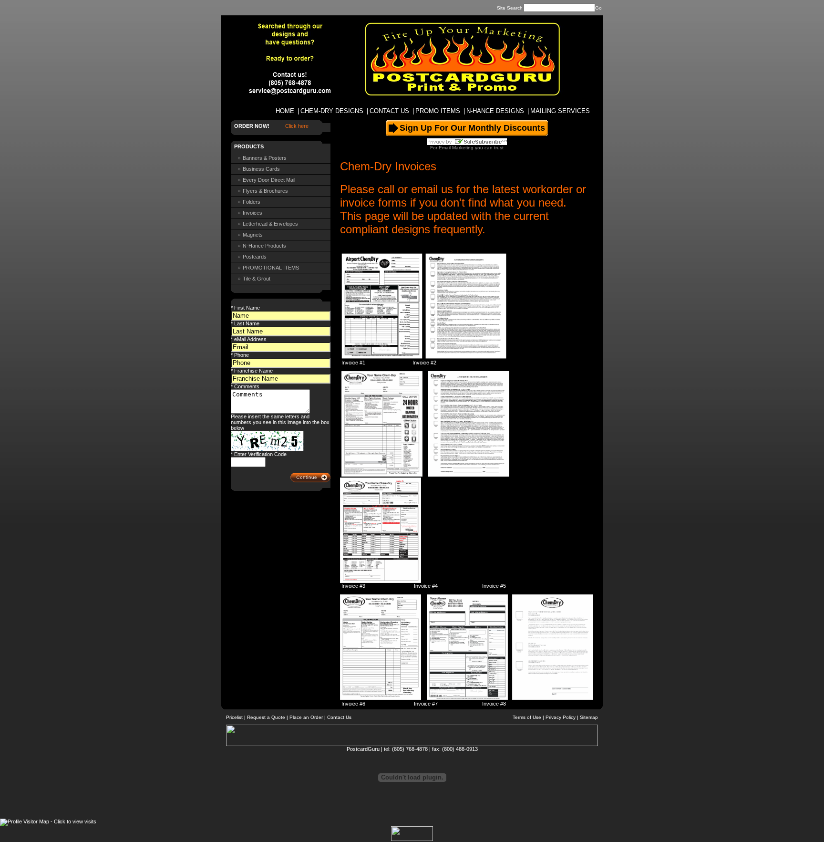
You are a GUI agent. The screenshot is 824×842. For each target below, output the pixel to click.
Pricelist (234, 717)
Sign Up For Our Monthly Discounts (472, 128)
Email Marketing (456, 147)
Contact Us (389, 110)
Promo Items (437, 110)
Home (285, 110)
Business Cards (261, 169)
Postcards (255, 257)
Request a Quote (266, 717)
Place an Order (306, 717)
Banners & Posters (265, 158)
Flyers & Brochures (265, 191)
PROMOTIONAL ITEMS (271, 267)
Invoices (252, 213)
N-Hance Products (264, 246)
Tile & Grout (256, 278)
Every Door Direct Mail (269, 180)
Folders (251, 202)
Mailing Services (560, 110)
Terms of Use (527, 717)
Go (598, 7)
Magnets (253, 235)
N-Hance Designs (495, 110)
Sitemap (589, 717)
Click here (297, 126)
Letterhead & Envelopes (270, 224)
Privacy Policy (561, 717)
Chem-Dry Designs (331, 110)
